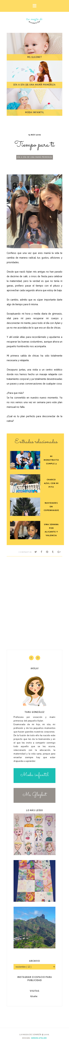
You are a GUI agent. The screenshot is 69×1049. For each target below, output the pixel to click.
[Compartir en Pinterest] (47, 552)
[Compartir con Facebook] (41, 552)
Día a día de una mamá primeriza (34, 157)
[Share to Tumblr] (52, 552)
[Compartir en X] (36, 552)
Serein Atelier (39, 1038)
